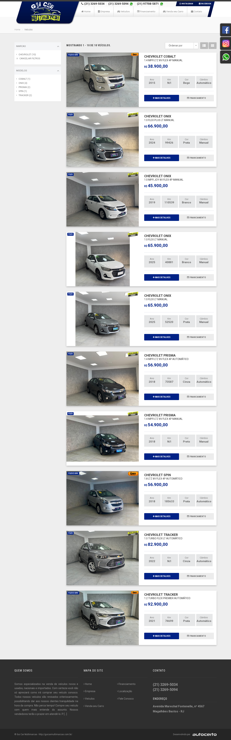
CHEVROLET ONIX (159, 117)
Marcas (21, 46)
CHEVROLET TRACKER (163, 536)
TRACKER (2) (25, 95)
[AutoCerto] (204, 734)
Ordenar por (175, 45)
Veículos (125, 11)
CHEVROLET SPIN (163, 476)
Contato (197, 11)
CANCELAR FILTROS (29, 58)
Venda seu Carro (174, 11)
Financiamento (147, 11)
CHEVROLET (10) (27, 54)
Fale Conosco (126, 698)
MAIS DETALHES (162, 98)
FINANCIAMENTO (197, 98)
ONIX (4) (23, 83)
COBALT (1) (24, 78)
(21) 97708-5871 (148, 3)
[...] (65, 714)
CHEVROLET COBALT (163, 58)
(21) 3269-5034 (94, 3)
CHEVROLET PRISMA (166, 357)
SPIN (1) (23, 91)
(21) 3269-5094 (118, 3)
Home (87, 11)
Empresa (105, 11)
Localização (125, 691)
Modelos (21, 70)
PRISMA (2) (24, 87)
